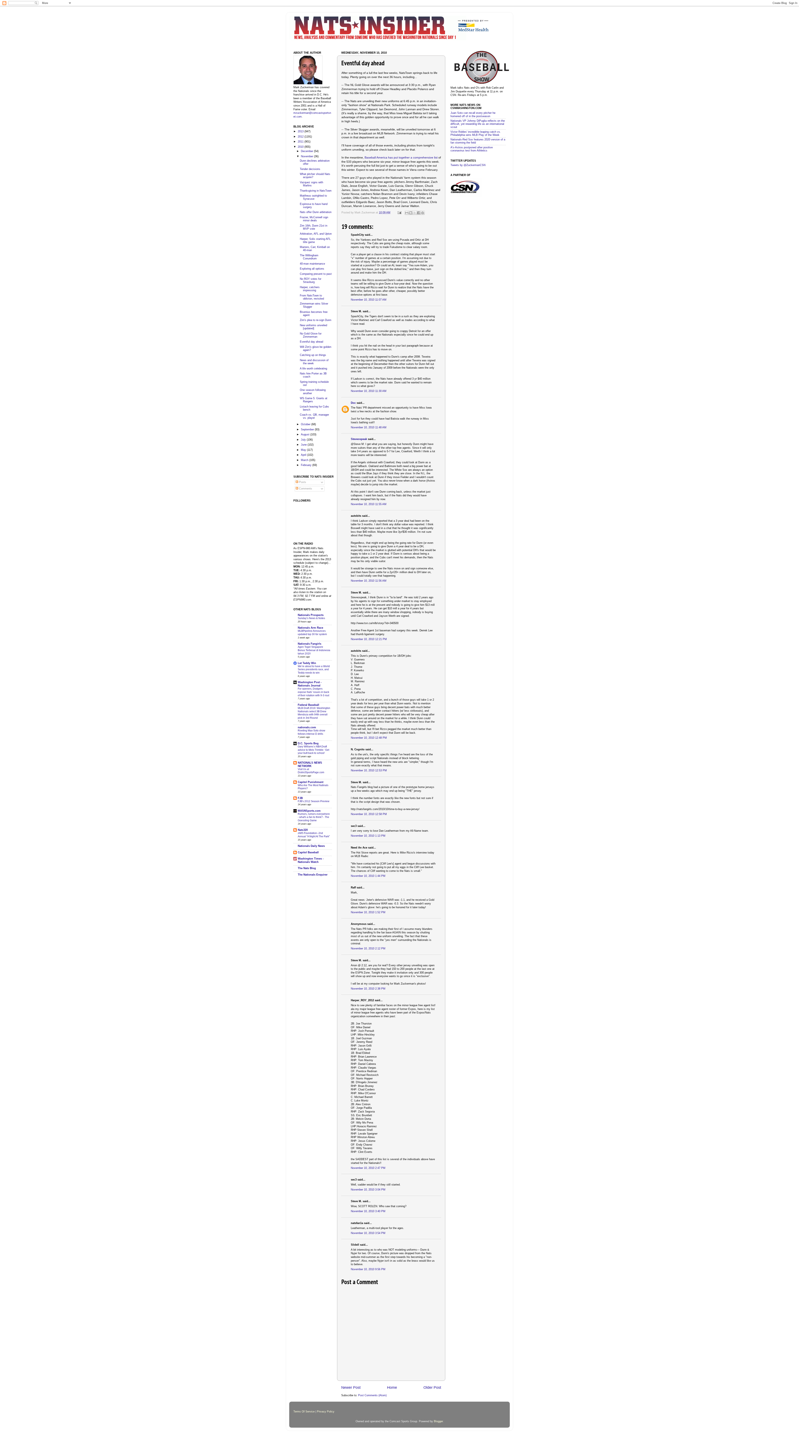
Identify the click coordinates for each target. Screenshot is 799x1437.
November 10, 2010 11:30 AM (368, 391)
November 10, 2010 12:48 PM (369, 737)
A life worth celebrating (313, 368)
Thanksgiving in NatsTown (315, 190)
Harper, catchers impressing (310, 289)
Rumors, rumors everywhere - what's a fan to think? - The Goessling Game (314, 817)
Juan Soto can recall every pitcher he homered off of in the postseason (472, 114)
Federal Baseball (308, 705)
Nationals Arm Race (310, 627)
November (307, 156)
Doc (353, 402)
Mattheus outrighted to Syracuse (313, 197)
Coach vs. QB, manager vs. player (314, 416)
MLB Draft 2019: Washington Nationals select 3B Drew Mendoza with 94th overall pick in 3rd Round (314, 713)
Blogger (438, 1421)
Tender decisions (310, 169)
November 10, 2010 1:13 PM (368, 835)
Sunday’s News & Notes (311, 618)
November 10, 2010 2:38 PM (368, 988)
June (304, 444)
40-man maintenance (312, 263)
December (307, 151)
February (306, 465)
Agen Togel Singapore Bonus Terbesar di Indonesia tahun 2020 (314, 650)
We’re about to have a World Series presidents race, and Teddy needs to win (314, 669)
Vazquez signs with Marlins (311, 184)
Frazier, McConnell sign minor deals (314, 219)
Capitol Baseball (308, 852)
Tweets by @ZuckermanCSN (467, 165)
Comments (305, 488)
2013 (301, 131)
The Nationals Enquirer (313, 874)
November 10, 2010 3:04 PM (368, 1189)
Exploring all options (312, 268)
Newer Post (351, 1387)
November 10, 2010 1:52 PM (368, 912)
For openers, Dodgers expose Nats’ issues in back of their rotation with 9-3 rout (313, 692)
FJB (300, 798)
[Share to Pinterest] (423, 213)
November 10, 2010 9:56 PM (368, 1269)
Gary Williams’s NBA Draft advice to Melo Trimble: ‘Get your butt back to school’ (313, 749)
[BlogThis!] (411, 213)
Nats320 (303, 830)
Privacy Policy (325, 1411)
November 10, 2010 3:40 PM (368, 1211)
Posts (302, 482)
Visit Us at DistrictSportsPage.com (311, 771)
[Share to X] (415, 213)
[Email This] (407, 213)
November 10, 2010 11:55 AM (368, 504)
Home (392, 1387)
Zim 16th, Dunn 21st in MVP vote (313, 227)
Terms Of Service (304, 1411)
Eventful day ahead (311, 341)
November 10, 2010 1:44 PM (368, 876)
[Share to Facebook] (419, 213)
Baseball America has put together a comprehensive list (401, 157)
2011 (301, 141)
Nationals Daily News (311, 846)
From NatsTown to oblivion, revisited (312, 297)
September (308, 429)
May (304, 449)
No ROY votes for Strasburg (310, 280)
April (304, 454)
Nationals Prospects (311, 615)
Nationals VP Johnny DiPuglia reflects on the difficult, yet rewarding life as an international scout (477, 124)
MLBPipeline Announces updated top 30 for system (312, 632)
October (306, 424)
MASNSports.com (309, 810)
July (304, 439)
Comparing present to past (316, 274)
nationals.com (307, 727)
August (305, 434)
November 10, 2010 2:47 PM (368, 1168)
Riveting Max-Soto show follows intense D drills (311, 732)
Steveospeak (359, 439)
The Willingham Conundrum (309, 257)
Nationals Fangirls (309, 643)
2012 (301, 136)
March (305, 460)
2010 (301, 146)
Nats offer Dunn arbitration (315, 212)
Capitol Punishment (310, 782)
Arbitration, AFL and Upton (316, 233)
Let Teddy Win (307, 663)
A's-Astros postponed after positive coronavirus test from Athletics (471, 149)
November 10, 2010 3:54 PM (368, 1233)
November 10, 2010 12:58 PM (369, 814)
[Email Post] (399, 212)
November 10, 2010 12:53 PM (369, 770)
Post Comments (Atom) (372, 1395)
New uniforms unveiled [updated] (313, 327)
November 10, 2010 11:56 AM (368, 580)
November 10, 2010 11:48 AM (368, 427)
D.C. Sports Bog (308, 743)
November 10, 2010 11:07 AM (368, 299)
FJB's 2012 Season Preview (313, 801)
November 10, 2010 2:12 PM (368, 948)
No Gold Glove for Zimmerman (310, 335)
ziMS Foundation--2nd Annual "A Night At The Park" (314, 835)
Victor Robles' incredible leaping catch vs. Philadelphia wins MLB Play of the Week (475, 133)
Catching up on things (313, 355)
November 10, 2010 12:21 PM (369, 639)
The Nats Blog (307, 868)
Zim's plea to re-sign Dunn (315, 320)
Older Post (432, 1387)
